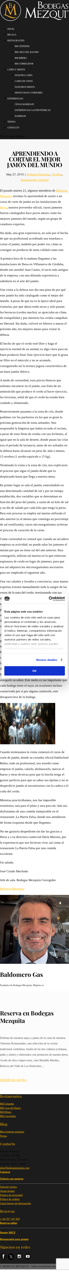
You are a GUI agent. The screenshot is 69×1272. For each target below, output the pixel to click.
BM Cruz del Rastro (10, 1108)
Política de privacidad (11, 1195)
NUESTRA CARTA (24, 75)
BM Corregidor (8, 1116)
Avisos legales (7, 1191)
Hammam (20, 116)
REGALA (11, 34)
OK (34, 670)
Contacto (13, 127)
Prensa (3, 1136)
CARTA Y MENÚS (16, 69)
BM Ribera (5, 1112)
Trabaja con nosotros (11, 1178)
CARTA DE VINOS (24, 81)
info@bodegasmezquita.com (14, 1168)
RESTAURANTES (15, 40)
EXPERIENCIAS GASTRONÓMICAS (33, 110)
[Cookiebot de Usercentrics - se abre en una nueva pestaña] (49, 598)
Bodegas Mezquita (38, 174)
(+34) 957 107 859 (10, 1219)
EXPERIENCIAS (15, 98)
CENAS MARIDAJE (24, 104)
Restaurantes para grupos (14, 1239)
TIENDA (11, 121)
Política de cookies (10, 1199)
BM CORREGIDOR (24, 63)
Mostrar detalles (46, 659)
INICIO (10, 29)
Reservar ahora (13, 1080)
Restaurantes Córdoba (35, 180)
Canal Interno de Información (15, 1203)
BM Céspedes (7, 1103)
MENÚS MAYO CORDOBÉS (29, 92)
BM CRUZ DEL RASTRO (27, 52)
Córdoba (56, 174)
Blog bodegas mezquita (12, 1131)
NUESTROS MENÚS (25, 87)
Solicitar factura (8, 1186)
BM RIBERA (21, 58)
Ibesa (3, 207)
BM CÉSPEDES (22, 46)
